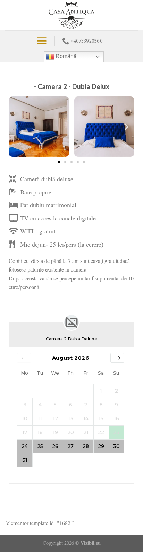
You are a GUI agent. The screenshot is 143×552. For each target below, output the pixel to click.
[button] (16, 126)
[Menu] (41, 40)
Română (65, 56)
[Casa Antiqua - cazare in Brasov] (71, 15)
